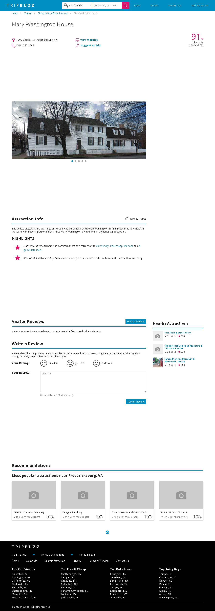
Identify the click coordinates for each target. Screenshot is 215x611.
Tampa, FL (67, 577)
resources (174, 5)
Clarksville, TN (20, 584)
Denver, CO (166, 580)
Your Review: (21, 372)
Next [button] (142, 130)
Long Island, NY (119, 580)
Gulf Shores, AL (21, 580)
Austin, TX (165, 594)
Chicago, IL (165, 587)
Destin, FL (165, 584)
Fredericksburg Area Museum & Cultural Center (183, 347)
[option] (79, 130)
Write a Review (135, 321)
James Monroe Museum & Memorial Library (180, 360)
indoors (128, 245)
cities (137, 5)
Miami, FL (165, 590)
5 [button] (86, 161)
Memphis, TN (20, 594)
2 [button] (75, 161)
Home (15, 13)
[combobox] (77, 5)
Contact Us (122, 560)
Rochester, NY (118, 594)
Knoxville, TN (19, 587)
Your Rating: (20, 363)
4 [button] (82, 161)
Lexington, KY (118, 574)
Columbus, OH (20, 574)
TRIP (21, 5)
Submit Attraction (55, 560)
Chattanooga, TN (22, 590)
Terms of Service (98, 560)
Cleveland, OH (118, 577)
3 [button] (79, 161)
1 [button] (72, 161)
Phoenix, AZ (68, 587)
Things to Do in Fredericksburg (52, 13)
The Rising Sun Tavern (178, 332)
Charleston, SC (167, 577)
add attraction (199, 5)
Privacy (77, 560)
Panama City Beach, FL (74, 590)
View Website (89, 39)
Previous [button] (16, 130)
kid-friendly (102, 245)
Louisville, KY (68, 594)
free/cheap (116, 245)
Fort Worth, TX (118, 584)
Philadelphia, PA (168, 597)
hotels (154, 5)
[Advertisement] (107, 74)
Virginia (27, 13)
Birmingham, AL (21, 577)
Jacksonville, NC (70, 597)
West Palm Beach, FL (24, 597)
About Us (31, 560)
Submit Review (136, 401)
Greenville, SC (118, 597)
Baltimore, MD (118, 590)
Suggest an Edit (90, 45)
